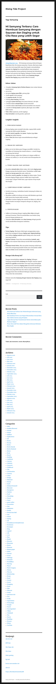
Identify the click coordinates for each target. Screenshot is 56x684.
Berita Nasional (11, 449)
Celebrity (9, 463)
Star (8, 596)
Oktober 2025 (11, 371)
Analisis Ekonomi (12, 428)
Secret (9, 582)
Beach (9, 440)
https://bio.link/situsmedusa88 (15, 671)
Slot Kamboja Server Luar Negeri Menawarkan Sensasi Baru (24, 315)
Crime (8, 475)
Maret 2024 (10, 408)
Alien (8, 426)
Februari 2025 (11, 386)
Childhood (10, 467)
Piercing (9, 563)
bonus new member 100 (12, 663)
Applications (10, 436)
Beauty (9, 443)
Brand (9, 455)
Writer (9, 623)
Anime (9, 432)
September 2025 (12, 374)
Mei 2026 (10, 361)
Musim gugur (11, 549)
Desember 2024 (11, 390)
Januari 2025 (10, 388)
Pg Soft (8, 659)
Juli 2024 (9, 400)
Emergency (10, 490)
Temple (9, 604)
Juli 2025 (9, 376)
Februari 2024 (11, 410)
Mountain (10, 543)
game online (10, 502)
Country (9, 473)
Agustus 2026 (11, 355)
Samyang (29, 283)
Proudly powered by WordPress (23, 679)
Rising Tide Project (16, 9)
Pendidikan (10, 561)
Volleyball (10, 613)
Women (9, 621)
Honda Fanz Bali (12, 512)
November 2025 (11, 369)
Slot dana (8, 651)
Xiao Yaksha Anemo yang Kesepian (17, 317)
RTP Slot (8, 643)
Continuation (11, 471)
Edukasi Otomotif (12, 486)
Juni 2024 (10, 402)
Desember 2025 (11, 367)
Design (9, 477)
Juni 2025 (10, 378)
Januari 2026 (11, 365)
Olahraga (9, 557)
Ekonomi (9, 488)
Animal (9, 430)
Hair (8, 506)
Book (8, 453)
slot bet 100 (9, 639)
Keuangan (10, 527)
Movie (9, 545)
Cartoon (9, 461)
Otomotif (9, 559)
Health (9, 510)
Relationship (10, 574)
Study (8, 598)
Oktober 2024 (11, 394)
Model (9, 539)
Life (8, 533)
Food (8, 494)
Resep (8, 576)
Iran (8, 514)
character (10, 465)
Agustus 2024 (11, 398)
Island (9, 516)
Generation (10, 504)
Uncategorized (15, 283)
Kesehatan (10, 525)
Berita (9, 445)
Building (9, 457)
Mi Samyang (23, 283)
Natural (9, 553)
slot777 (8, 667)
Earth (8, 484)
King (8, 529)
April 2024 (10, 406)
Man (8, 537)
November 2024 (11, 392)
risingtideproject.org (12, 63)
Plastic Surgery (11, 568)
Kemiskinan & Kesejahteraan (15, 522)
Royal (8, 578)
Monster (9, 541)
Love (8, 535)
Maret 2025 (10, 384)
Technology (10, 602)
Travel (9, 607)
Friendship (10, 496)
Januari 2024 (10, 412)
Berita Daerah (11, 447)
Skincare (9, 590)
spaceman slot (11, 594)
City (8, 469)
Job (8, 520)
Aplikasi (9, 434)
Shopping (10, 584)
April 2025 (10, 382)
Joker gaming (9, 655)
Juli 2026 (9, 357)
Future (9, 498)
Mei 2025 (9, 380)
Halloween (10, 508)
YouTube (9, 625)
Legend (9, 531)
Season (9, 580)
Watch (9, 617)
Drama (9, 481)
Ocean (9, 555)
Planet (9, 566)
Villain (9, 611)
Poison (9, 570)
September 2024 (12, 396)
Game (8, 500)
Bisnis (9, 451)
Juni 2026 (10, 359)
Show (8, 586)
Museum (9, 547)
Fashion (9, 492)
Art (8, 438)
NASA (8, 551)
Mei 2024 (9, 404)
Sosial (8, 592)
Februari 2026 (11, 363)
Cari (7, 294)
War (8, 615)
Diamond (9, 479)
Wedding (9, 619)
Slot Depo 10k (9, 647)
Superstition (10, 600)
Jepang (9, 518)
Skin (8, 588)
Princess (9, 572)
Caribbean (10, 459)
